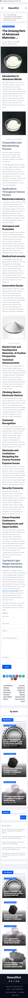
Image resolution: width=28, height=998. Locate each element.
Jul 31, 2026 (13, 774)
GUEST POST (15, 995)
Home (8, 989)
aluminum (5, 44)
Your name (5, 616)
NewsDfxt (13, 8)
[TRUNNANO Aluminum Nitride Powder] (14, 124)
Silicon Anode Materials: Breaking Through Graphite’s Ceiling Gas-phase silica (13, 771)
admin (15, 711)
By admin (4, 42)
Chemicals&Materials (8, 26)
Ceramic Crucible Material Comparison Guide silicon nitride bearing (14, 798)
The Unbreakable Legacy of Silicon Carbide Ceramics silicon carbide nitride (14, 848)
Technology (21, 992)
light (11, 44)
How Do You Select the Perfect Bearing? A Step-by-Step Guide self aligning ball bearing (14, 743)
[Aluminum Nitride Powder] (14, 328)
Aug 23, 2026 (13, 746)
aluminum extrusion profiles (10, 591)
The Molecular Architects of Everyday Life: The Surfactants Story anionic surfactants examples (13, 855)
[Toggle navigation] (2, 8)
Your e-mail (5, 623)
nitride (15, 44)
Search (6, 812)
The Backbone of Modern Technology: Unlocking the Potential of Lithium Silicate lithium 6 (8, 692)
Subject (4, 630)
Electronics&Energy (11, 992)
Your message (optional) (9, 638)
